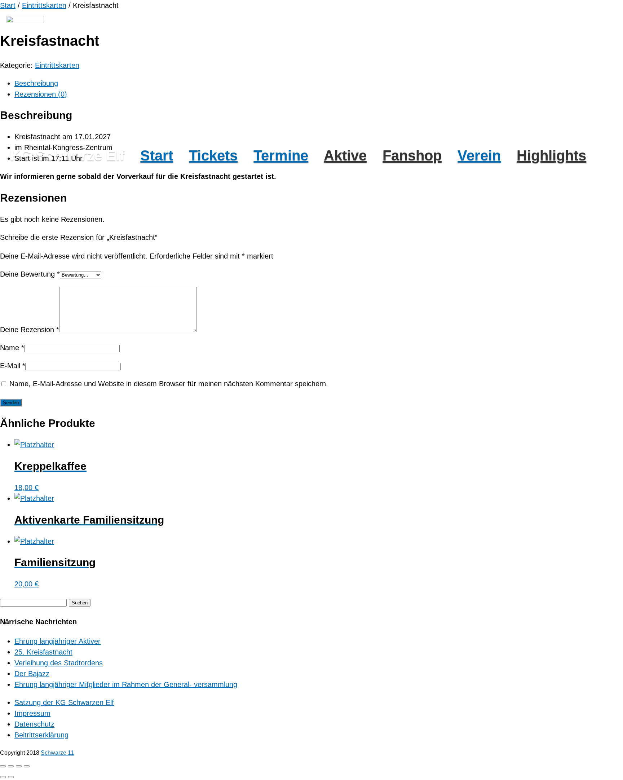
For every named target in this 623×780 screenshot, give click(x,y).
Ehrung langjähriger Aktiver (57, 641)
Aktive (345, 155)
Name (12, 348)
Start (156, 155)
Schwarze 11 (57, 753)
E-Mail (12, 366)
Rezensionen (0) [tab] (40, 94)
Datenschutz (34, 724)
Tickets (213, 155)
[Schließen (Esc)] (27, 766)
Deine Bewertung (30, 274)
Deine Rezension (29, 330)
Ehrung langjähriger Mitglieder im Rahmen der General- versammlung (125, 684)
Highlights (551, 155)
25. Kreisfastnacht (43, 652)
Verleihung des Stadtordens (58, 663)
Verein (479, 155)
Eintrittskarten (44, 5)
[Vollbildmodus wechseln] (11, 766)
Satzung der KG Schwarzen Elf (64, 702)
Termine (280, 155)
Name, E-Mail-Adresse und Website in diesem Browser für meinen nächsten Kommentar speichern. (168, 384)
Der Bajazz (31, 674)
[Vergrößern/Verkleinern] (3, 766)
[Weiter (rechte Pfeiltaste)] (11, 777)
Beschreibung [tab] (36, 83)
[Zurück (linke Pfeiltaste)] (3, 777)
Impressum (32, 713)
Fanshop (412, 155)
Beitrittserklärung (41, 735)
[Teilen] (19, 766)
